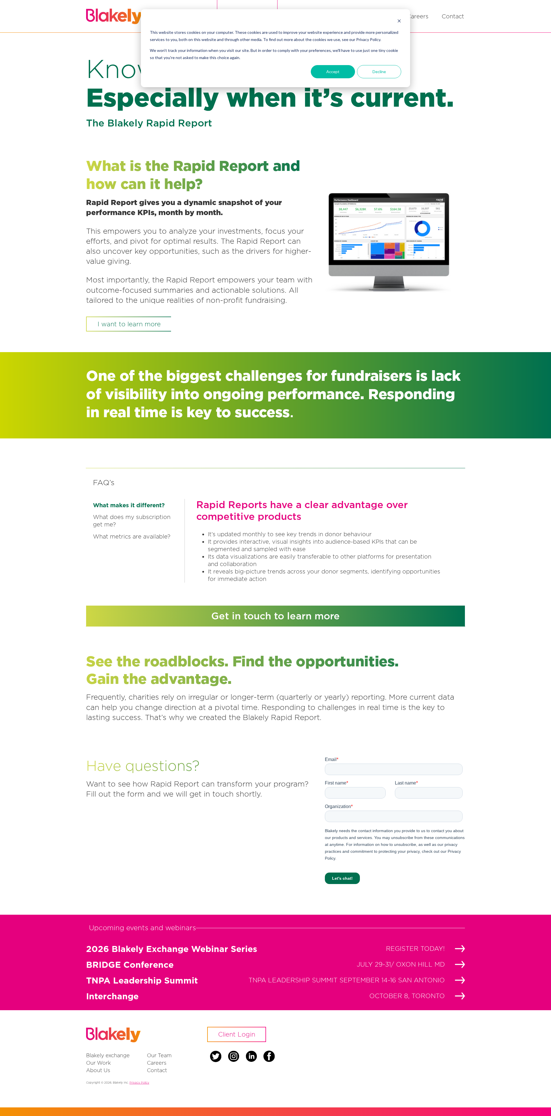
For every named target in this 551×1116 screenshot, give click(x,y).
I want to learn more (129, 324)
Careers (417, 16)
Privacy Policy (139, 1082)
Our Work (98, 1063)
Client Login (236, 1034)
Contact (453, 16)
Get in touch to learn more (275, 615)
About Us (98, 1070)
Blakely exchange (108, 1055)
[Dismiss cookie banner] (399, 21)
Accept (332, 71)
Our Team (159, 1055)
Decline (379, 71)
